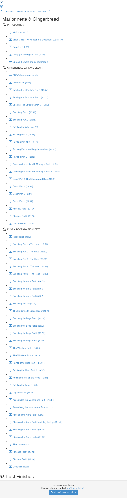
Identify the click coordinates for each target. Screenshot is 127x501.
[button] (2, 2)
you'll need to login (76, 488)
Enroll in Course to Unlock (63, 492)
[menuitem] (2, 7)
